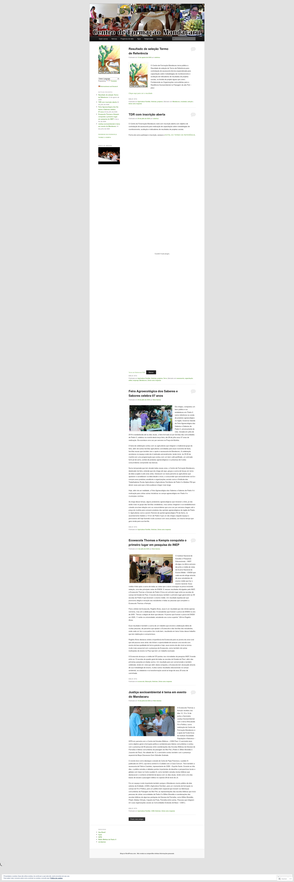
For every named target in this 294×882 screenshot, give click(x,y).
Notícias (114, 39)
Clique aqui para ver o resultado (140, 93)
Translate (114, 81)
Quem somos (103, 39)
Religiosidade (148, 39)
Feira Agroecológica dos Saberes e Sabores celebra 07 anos (108, 109)
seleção (190, 101)
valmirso (157, 57)
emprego (136, 380)
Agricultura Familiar (144, 101)
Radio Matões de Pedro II (107, 839)
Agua (139, 39)
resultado (184, 101)
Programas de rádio (127, 39)
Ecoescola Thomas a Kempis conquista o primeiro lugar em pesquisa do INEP (108, 116)
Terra (165, 378)
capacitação (189, 378)
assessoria (180, 378)
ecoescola (141, 681)
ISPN (100, 837)
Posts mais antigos (136, 819)
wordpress (102, 842)
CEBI (153, 811)
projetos (160, 101)
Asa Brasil (102, 832)
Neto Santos (157, 400)
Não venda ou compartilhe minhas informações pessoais (155, 853)
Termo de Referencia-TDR (137, 372)
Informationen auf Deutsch (109, 86)
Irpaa (100, 834)
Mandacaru (176, 101)
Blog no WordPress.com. (128, 853)
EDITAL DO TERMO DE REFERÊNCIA (180, 135)
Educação (148, 681)
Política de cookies (56, 878)
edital (130, 380)
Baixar (151, 372)
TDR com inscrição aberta (147, 114)
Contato (159, 39)
